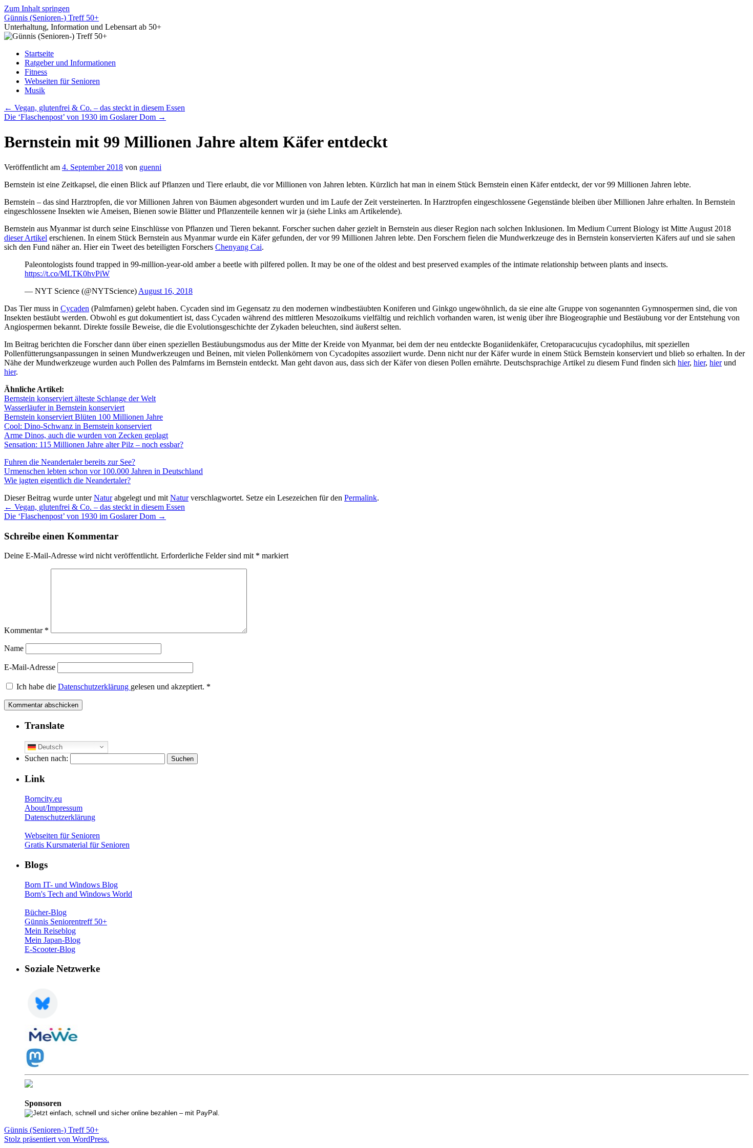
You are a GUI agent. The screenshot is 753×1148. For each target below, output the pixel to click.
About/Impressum (53, 808)
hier (683, 362)
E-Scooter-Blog (50, 949)
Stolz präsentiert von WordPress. (56, 1139)
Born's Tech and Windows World (78, 894)
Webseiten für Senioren (62, 81)
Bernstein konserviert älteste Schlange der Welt (80, 398)
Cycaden (74, 308)
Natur (103, 497)
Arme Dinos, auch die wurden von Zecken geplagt (86, 435)
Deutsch (49, 746)
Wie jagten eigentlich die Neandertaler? (67, 480)
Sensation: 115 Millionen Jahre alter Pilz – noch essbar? (93, 444)
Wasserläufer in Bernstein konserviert (64, 407)
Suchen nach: (46, 758)
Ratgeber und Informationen (70, 62)
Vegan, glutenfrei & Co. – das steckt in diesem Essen (94, 107)
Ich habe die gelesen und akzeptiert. (113, 686)
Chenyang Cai (238, 247)
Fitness (36, 72)
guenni (150, 167)
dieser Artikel (25, 237)
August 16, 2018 (165, 291)
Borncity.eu (43, 798)
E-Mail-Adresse (29, 667)
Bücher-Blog (46, 912)
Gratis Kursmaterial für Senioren (77, 844)
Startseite (39, 53)
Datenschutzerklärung (94, 686)
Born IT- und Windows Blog (71, 884)
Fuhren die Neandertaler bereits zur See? (69, 462)
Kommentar (26, 630)
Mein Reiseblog (50, 930)
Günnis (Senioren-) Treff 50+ (51, 17)
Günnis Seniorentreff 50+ (66, 921)
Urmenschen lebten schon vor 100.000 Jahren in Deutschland (103, 471)
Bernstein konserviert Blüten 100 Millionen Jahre (83, 417)
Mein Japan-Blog (52, 940)
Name (14, 648)
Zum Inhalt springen (37, 8)
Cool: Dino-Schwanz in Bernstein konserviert (78, 426)
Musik (35, 90)
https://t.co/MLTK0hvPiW (67, 273)
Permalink (360, 497)
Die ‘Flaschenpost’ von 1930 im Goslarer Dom (85, 117)
